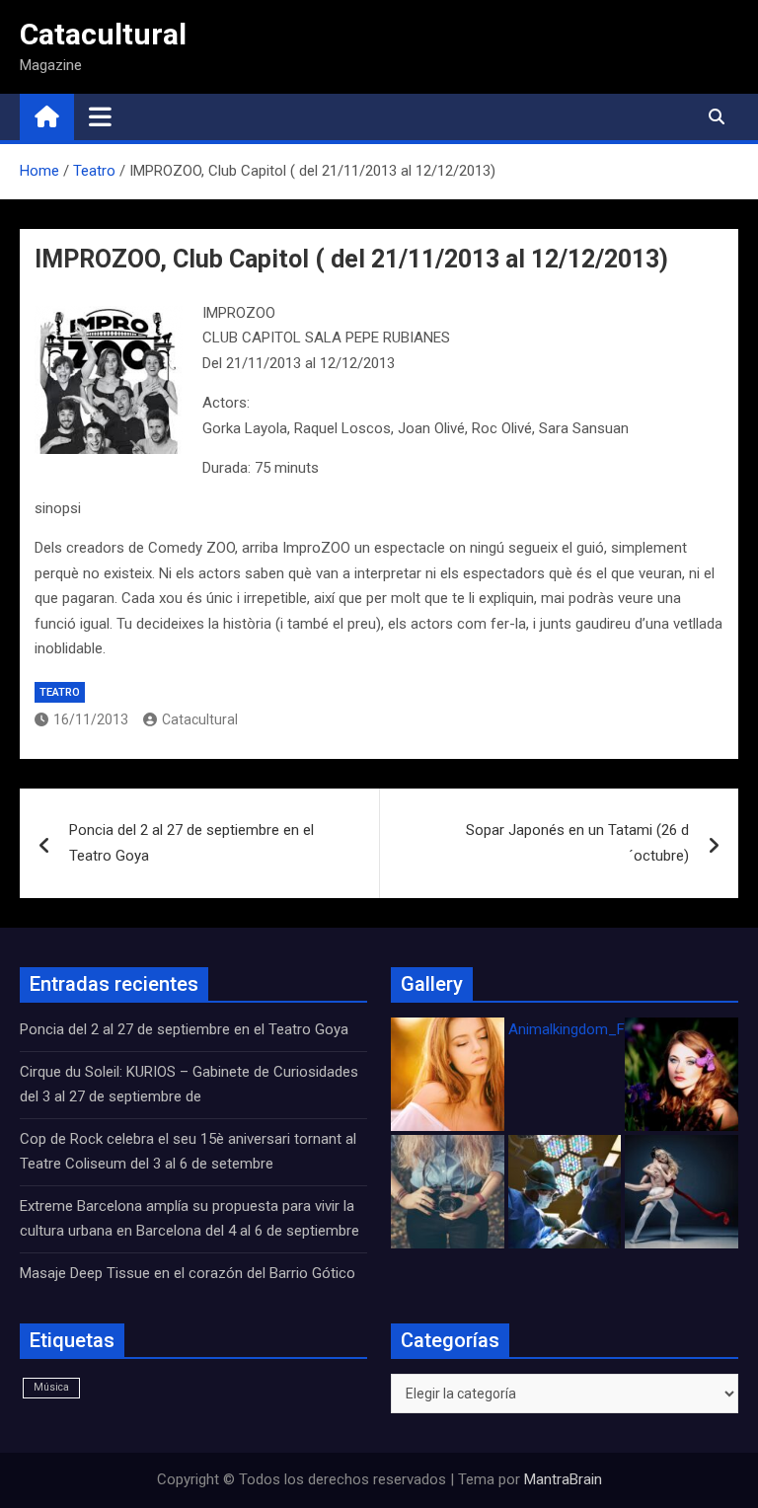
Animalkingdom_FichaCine (594, 1029)
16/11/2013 (90, 719)
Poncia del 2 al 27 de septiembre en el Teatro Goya (191, 843)
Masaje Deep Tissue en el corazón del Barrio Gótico (189, 1273)
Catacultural (103, 34)
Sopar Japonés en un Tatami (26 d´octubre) (577, 843)
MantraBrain (563, 1479)
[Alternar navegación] (100, 116)
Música (51, 1387)
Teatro (59, 692)
